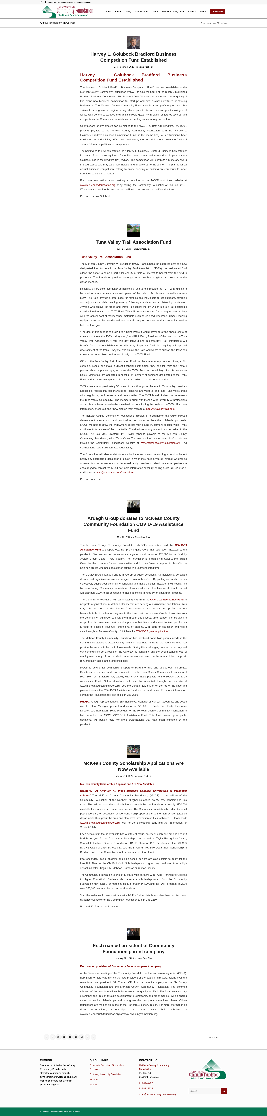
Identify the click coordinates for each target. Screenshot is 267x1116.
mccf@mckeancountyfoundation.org (116, 472)
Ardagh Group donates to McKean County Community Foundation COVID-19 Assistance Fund (133, 524)
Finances (94, 1079)
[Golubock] (133, 42)
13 (76, 1037)
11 (64, 1037)
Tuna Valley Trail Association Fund (133, 242)
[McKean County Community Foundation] (67, 11)
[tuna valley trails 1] (133, 230)
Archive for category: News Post (57, 22)
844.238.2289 (146, 1082)
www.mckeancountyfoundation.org (160, 442)
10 (58, 1037)
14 (82, 1037)
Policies (93, 1085)
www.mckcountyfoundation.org (97, 184)
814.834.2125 (146, 1088)
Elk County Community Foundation (105, 1074)
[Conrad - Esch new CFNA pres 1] (133, 934)
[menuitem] (108, 11)
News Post (143, 67)
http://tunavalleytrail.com (160, 408)
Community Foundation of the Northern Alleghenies (107, 1067)
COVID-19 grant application (152, 631)
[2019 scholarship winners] (133, 751)
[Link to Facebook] (41, 2)
